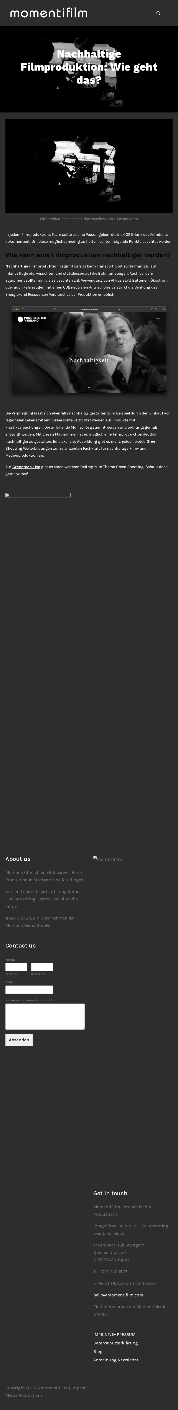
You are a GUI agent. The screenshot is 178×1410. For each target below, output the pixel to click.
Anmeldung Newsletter (115, 1359)
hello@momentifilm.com (118, 1295)
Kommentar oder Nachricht (29, 1000)
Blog (97, 1351)
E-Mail (11, 982)
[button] (168, 12)
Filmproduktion (127, 434)
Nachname (38, 973)
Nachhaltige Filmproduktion (32, 266)
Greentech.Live (26, 466)
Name (11, 960)
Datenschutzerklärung (115, 1343)
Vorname (11, 973)
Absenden (19, 1039)
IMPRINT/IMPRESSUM (114, 1334)
